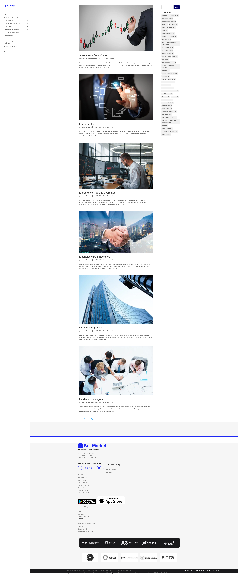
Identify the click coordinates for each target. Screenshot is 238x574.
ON (164, 94)
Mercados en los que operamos (97, 192)
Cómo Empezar (9, 20)
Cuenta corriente (167, 53)
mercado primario (168, 88)
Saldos (165, 125)
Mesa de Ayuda (87, 58)
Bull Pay (109, 472)
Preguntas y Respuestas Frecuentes (12, 42)
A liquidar (174, 15)
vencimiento (166, 134)
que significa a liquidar (169, 117)
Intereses (165, 76)
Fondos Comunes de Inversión (168, 66)
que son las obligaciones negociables (169, 121)
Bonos (165, 24)
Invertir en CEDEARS (168, 79)
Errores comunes (9, 39)
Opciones (165, 97)
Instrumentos (87, 124)
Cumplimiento (83, 529)
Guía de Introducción (11, 17)
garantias (165, 70)
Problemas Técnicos (10, 35)
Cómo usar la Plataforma (12, 23)
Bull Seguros (82, 477)
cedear (165, 36)
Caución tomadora (168, 33)
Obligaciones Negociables (170, 91)
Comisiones (166, 39)
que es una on (166, 114)
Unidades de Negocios (92, 399)
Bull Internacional (84, 485)
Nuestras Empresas (90, 327)
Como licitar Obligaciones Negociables (169, 43)
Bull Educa (81, 475)
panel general (167, 108)
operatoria (175, 97)
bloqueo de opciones (169, 21)
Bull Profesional (83, 483)
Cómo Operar (8, 26)
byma (164, 30)
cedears (173, 36)
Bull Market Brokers (168, 27)
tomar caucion (167, 128)
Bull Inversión (111, 470)
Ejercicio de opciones (169, 62)
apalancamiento (167, 18)
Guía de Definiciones (11, 46)
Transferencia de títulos (169, 131)
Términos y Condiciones (86, 524)
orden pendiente (167, 102)
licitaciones (166, 85)
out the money (167, 105)
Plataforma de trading (169, 111)
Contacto (81, 514)
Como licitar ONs (167, 47)
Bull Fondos (82, 480)
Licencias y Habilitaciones (94, 256)
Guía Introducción (108, 58)
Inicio (5, 14)
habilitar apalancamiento (169, 73)
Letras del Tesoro (168, 82)
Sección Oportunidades (11, 32)
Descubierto (166, 56)
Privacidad (81, 526)
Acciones (165, 15)
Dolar (174, 56)
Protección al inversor (85, 531)
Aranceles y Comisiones (93, 55)
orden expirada (167, 99)
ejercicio (165, 59)
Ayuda (80, 511)
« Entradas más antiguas (87, 419)
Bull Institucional (83, 488)
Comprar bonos (167, 50)
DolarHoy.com (83, 490)
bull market (173, 24)
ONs (170, 94)
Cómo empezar (83, 517)
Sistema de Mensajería (11, 29)
